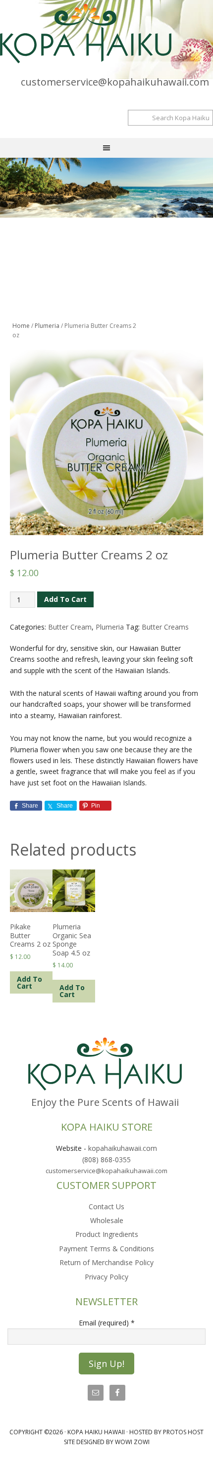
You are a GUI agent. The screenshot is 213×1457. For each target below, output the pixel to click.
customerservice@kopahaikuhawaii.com (115, 82)
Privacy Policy (106, 1276)
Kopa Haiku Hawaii (104, 33)
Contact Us (106, 1206)
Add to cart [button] (29, 982)
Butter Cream (70, 627)
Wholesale (106, 1220)
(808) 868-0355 (106, 1159)
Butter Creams (165, 627)
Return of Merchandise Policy (106, 1262)
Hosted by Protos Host (166, 1432)
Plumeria (47, 325)
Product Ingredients (106, 1234)
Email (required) (107, 1322)
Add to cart (65, 599)
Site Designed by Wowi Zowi (107, 1442)
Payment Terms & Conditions (106, 1248)
